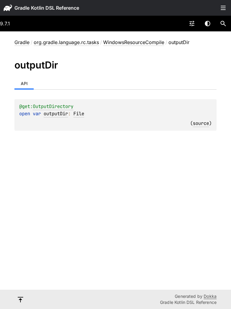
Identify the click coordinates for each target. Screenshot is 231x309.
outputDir (56, 113)
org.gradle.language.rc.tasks (66, 42)
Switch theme (207, 23)
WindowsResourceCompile (133, 42)
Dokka (210, 296)
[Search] (223, 23)
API (24, 83)
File (78, 113)
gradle (21, 8)
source (201, 123)
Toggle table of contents (223, 8)
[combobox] (192, 23)
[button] (223, 23)
